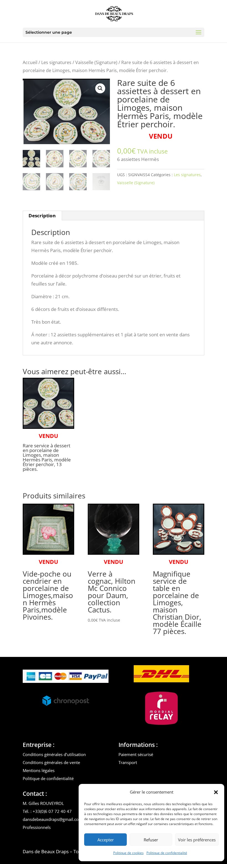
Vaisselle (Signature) (96, 62)
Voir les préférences (197, 839)
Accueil (30, 62)
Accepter (105, 839)
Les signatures (56, 62)
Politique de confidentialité (166, 852)
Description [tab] (42, 215)
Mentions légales (39, 770)
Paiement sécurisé (135, 754)
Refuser (151, 839)
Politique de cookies (128, 852)
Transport (127, 762)
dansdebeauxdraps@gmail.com (52, 819)
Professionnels (37, 827)
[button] (216, 792)
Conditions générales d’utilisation (54, 754)
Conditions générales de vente (51, 762)
